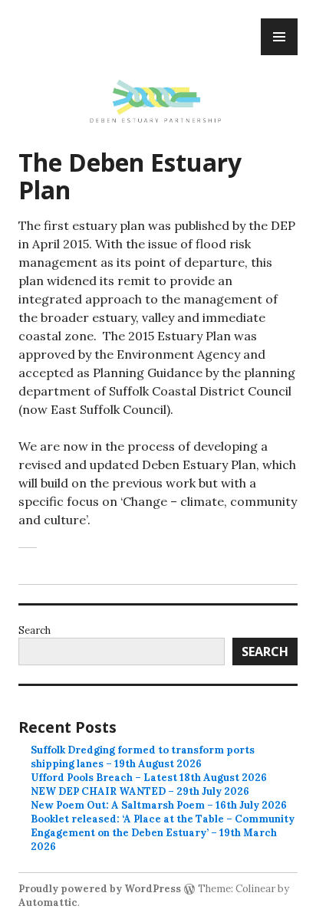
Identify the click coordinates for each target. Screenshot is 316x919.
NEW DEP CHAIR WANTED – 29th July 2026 (140, 791)
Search (34, 630)
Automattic (47, 902)
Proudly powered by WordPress (99, 888)
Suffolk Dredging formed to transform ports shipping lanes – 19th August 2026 (143, 756)
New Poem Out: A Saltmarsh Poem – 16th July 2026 (159, 805)
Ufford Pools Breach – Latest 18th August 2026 (149, 777)
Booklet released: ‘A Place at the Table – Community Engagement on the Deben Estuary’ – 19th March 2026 (163, 832)
